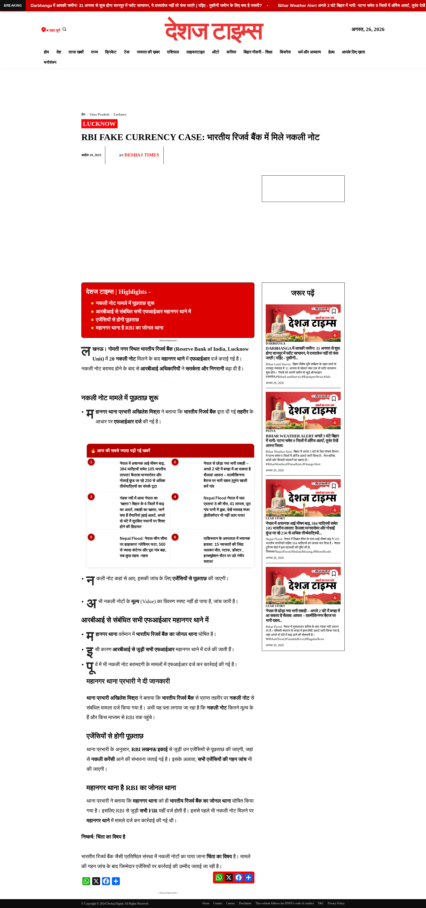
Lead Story (275, 518)
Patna (271, 431)
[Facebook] (305, 155)
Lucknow (120, 114)
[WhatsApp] (316, 155)
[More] (339, 155)
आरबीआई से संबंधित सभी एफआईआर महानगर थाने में (143, 311)
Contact (217, 903)
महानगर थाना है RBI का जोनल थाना (129, 328)
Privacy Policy (336, 903)
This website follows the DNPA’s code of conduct (284, 903)
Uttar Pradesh (99, 114)
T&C (321, 903)
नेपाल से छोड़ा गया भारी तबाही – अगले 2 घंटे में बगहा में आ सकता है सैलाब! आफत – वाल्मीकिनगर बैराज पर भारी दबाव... (303, 616)
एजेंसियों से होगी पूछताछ (117, 320)
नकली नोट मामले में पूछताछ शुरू (125, 303)
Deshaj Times (141, 154)
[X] (328, 155)
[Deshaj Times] (114, 155)
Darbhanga (275, 343)
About (205, 903)
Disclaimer (245, 903)
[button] (64, 29)
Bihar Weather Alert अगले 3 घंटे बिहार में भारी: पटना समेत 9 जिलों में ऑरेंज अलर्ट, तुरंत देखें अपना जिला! (302, 441)
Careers (230, 903)
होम (83, 114)
